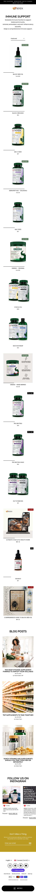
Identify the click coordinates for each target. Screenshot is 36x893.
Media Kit (24, 873)
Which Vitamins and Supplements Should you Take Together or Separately (18, 760)
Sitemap (30, 873)
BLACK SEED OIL (13, 813)
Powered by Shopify (23, 879)
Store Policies (7, 873)
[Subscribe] (29, 843)
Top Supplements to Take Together (18, 715)
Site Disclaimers (16, 873)
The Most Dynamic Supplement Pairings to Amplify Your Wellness (18, 671)
